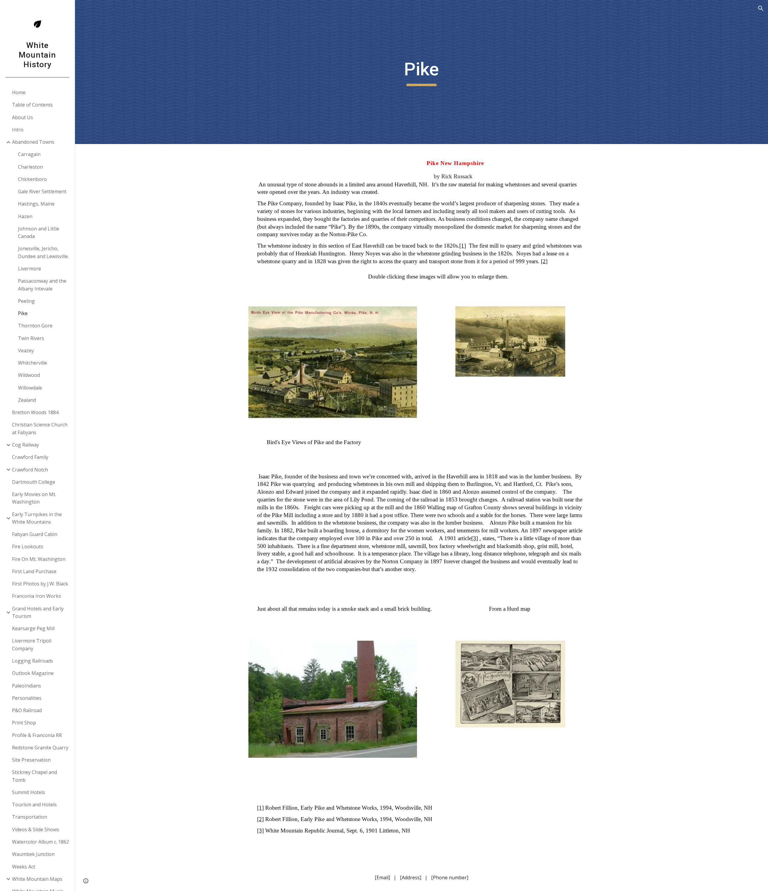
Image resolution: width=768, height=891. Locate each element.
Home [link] (19, 92)
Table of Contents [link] (32, 104)
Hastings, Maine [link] (36, 203)
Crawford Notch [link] (30, 469)
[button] (761, 8)
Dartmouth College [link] (33, 482)
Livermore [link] (29, 268)
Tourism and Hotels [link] (34, 804)
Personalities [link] (26, 698)
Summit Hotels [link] (28, 792)
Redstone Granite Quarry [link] (40, 747)
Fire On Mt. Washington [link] (38, 559)
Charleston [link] (30, 167)
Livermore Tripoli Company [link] (31, 644)
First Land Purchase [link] (34, 571)
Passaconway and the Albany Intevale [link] (42, 285)
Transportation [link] (29, 817)
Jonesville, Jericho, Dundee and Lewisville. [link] (43, 252)
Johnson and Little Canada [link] (38, 232)
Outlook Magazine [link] (33, 673)
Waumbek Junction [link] (33, 854)
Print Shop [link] (24, 722)
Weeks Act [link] (23, 866)
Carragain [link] (29, 154)
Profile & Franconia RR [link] (37, 735)
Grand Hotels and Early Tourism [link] (38, 612)
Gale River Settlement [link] (42, 191)
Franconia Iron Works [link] (36, 596)
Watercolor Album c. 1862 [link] (40, 841)
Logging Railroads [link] (32, 661)
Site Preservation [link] (31, 760)
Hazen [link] (25, 216)
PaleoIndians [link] (26, 685)
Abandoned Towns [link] (33, 142)
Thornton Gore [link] (35, 325)
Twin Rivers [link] (31, 338)
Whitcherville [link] (32, 363)
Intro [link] (17, 129)
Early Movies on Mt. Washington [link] (34, 498)
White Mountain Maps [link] (37, 879)
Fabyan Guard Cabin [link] (34, 534)
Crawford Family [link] (30, 457)
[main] (422, 72)
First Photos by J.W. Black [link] (40, 583)
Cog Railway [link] (25, 444)
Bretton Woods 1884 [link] (35, 412)
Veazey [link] (26, 350)
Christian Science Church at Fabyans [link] (40, 428)
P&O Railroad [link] (27, 710)
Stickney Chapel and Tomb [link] (34, 776)
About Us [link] (22, 117)
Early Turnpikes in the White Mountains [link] (37, 518)
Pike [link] (23, 313)
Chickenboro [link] (32, 179)
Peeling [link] (26, 301)
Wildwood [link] (29, 375)
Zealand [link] (27, 400)
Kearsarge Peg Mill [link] (33, 628)
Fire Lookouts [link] (27, 546)
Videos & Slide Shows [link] (35, 829)
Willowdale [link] (30, 387)
